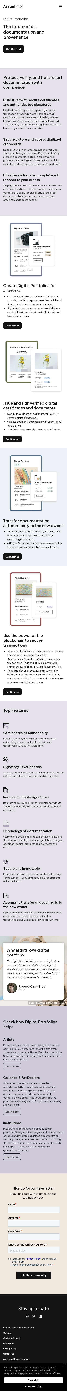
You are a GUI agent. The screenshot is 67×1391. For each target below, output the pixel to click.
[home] (14, 6)
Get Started (13, 48)
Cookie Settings (33, 1386)
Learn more (12, 1066)
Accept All (33, 1380)
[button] (61, 6)
